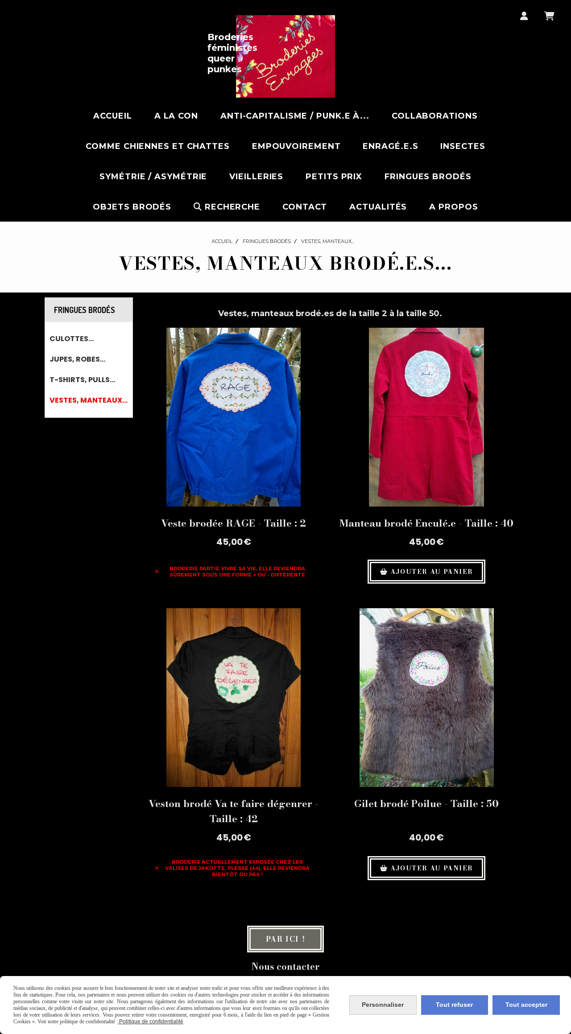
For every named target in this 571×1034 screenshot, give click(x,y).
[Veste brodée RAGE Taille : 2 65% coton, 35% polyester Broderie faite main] (233, 417)
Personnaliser (383, 1004)
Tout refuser (454, 1004)
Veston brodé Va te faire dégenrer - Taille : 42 (234, 811)
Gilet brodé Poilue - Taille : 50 (426, 803)
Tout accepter (526, 1004)
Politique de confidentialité (150, 1021)
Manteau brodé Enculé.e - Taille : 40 (426, 523)
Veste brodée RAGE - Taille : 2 (233, 523)
